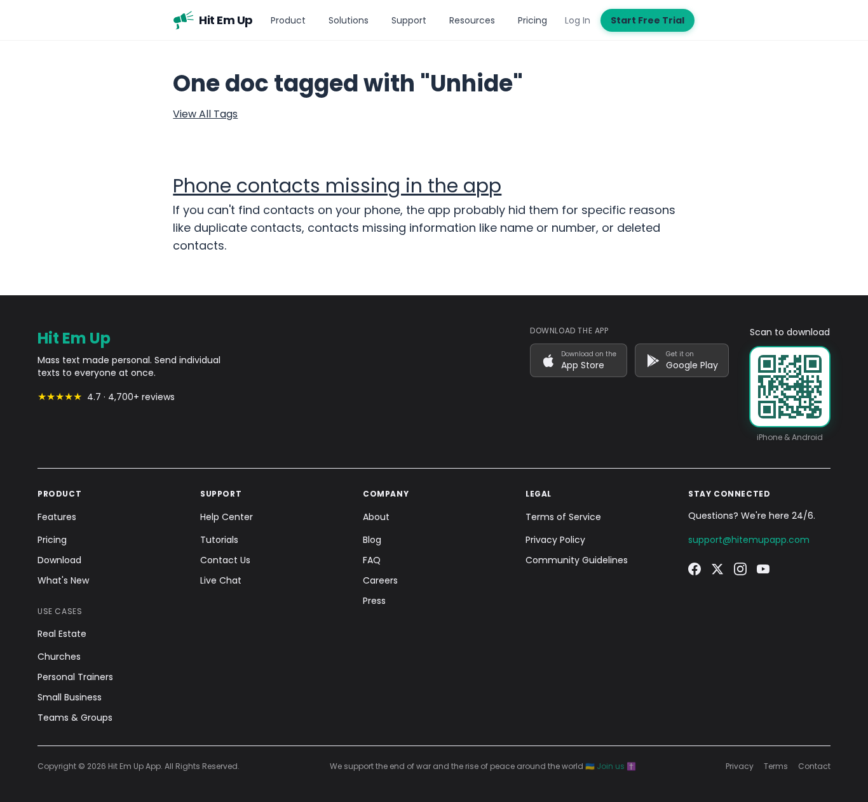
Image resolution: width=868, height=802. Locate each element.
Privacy (740, 766)
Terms (776, 766)
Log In (577, 20)
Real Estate (61, 633)
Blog (372, 539)
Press (374, 600)
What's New (63, 580)
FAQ (372, 560)
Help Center (226, 517)
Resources (472, 20)
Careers (380, 580)
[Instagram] (740, 569)
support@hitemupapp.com (749, 539)
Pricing (532, 20)
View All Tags (205, 114)
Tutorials (219, 539)
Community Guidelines (577, 560)
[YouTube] (763, 569)
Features (56, 517)
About (376, 517)
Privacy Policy (555, 539)
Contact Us (225, 560)
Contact (814, 766)
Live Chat (220, 580)
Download (59, 560)
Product (288, 20)
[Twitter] (717, 569)
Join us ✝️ (616, 766)
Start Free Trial (647, 20)
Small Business (69, 697)
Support (408, 20)
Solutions (349, 20)
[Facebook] (694, 569)
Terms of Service (563, 517)
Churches (59, 656)
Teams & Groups (74, 717)
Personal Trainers (75, 677)
